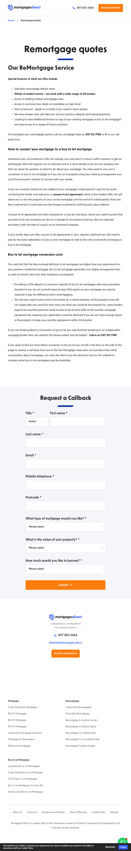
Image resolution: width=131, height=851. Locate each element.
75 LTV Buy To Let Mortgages (22, 779)
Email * (31, 455)
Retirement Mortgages (19, 746)
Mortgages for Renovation (21, 739)
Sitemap (114, 812)
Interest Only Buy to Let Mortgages (25, 792)
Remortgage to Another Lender (81, 720)
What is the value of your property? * (53, 539)
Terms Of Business (78, 812)
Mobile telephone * (40, 476)
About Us (17, 812)
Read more (110, 847)
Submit (63, 585)
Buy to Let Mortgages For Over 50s (25, 785)
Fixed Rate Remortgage (78, 714)
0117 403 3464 (85, 8)
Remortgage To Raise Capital (80, 746)
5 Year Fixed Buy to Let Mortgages (25, 773)
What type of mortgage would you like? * (56, 518)
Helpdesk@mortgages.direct (65, 643)
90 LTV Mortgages (17, 727)
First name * (59, 413)
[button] (123, 843)
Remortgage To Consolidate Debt (83, 739)
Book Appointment (110, 8)
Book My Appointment (65, 653)
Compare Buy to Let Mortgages (24, 766)
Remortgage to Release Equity (81, 727)
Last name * (34, 434)
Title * (30, 413)
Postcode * (34, 497)
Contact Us (32, 812)
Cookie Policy (98, 812)
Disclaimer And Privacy (53, 812)
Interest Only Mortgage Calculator (25, 733)
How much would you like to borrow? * (54, 560)
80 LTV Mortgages (17, 714)
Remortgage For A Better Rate (81, 733)
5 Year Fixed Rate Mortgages (22, 707)
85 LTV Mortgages (17, 720)
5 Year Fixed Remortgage (78, 707)
